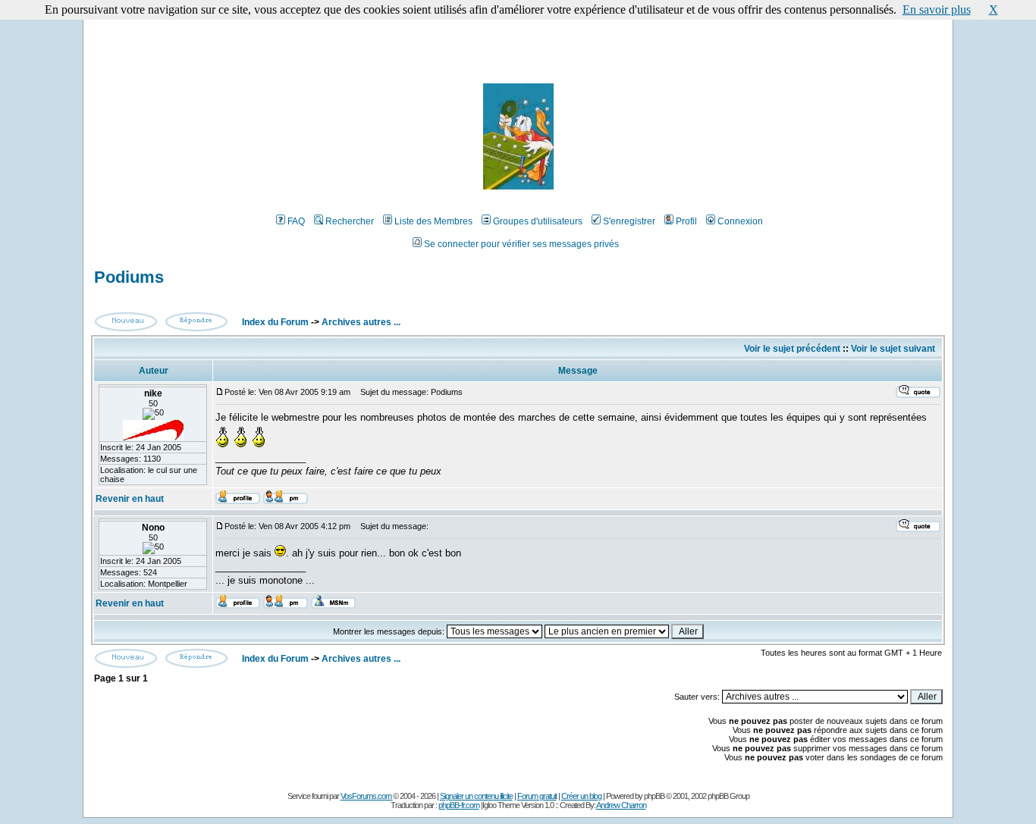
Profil (686, 221)
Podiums (129, 277)
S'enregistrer (629, 221)
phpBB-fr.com (458, 805)
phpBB (654, 796)
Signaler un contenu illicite (476, 796)
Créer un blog (581, 796)
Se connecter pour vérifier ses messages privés (521, 244)
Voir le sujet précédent (792, 348)
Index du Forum (274, 322)
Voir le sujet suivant (893, 348)
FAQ (296, 221)
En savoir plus (937, 9)
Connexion (740, 221)
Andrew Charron (621, 805)
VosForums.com (367, 796)
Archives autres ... (361, 322)
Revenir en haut (130, 498)
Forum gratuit (537, 796)
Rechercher (349, 221)
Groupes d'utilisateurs (537, 221)
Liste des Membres (433, 221)
